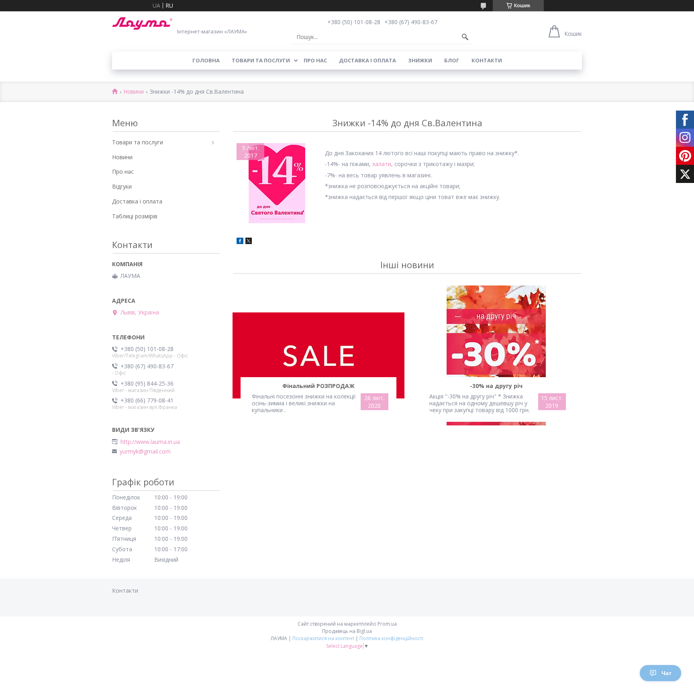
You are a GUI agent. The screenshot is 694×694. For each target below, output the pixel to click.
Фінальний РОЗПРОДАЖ (318, 386)
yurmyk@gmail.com (145, 451)
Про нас (315, 60)
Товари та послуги (261, 60)
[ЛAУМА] (142, 23)
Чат (666, 673)
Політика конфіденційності (391, 638)
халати (381, 164)
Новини (133, 91)
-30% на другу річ (496, 386)
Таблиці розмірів (134, 216)
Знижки (420, 60)
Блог (451, 60)
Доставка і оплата (367, 60)
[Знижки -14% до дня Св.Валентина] (277, 183)
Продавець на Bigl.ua (347, 631)
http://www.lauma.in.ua (150, 442)
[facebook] (240, 242)
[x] (248, 242)
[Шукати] (465, 37)
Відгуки (122, 186)
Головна (206, 60)
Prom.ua (387, 623)
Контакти (487, 60)
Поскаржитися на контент (323, 638)
